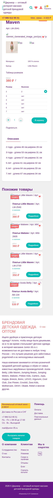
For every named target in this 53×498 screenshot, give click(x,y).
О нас (43, 327)
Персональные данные (41, 418)
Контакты (6, 457)
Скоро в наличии (24, 458)
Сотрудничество (9, 450)
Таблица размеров (14, 73)
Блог (23, 467)
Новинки (25, 453)
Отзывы (24, 463)
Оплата (37, 410)
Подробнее (33, 216)
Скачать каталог (24, 471)
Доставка (38, 413)
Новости (25, 450)
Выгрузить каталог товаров (16, 436)
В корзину (39, 120)
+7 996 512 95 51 (10, 18)
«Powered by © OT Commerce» (28, 494)
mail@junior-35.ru (10, 428)
